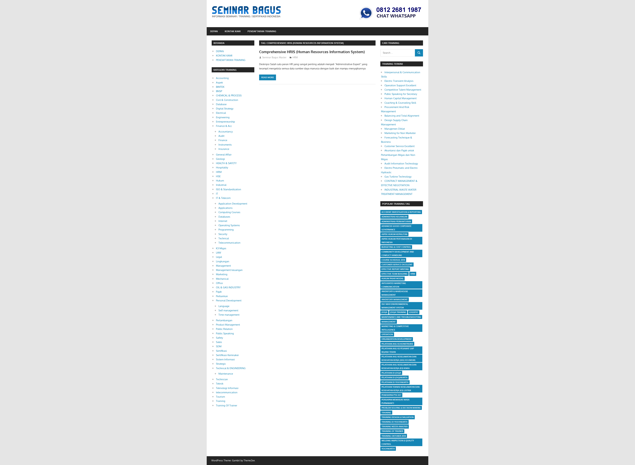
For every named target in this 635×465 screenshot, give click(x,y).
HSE (218, 176)
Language (223, 306)
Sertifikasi (221, 350)
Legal (219, 256)
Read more (267, 77)
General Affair (224, 154)
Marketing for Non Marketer (400, 133)
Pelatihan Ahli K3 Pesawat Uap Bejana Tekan (397, 350)
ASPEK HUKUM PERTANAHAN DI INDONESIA (396, 241)
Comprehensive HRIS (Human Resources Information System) (312, 51)
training (386, 412)
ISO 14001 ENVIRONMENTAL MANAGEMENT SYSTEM (394, 306)
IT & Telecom (223, 198)
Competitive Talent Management (402, 89)
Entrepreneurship (225, 121)
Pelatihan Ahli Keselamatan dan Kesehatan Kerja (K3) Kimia (398, 366)
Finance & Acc (224, 126)
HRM (295, 57)
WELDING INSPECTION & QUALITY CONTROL (397, 442)
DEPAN (214, 31)
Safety (219, 337)
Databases (224, 216)
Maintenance (225, 373)
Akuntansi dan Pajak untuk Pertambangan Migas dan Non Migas (398, 155)
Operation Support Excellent (400, 85)
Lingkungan (222, 261)
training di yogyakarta (394, 422)
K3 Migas (221, 248)
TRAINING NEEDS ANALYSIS (394, 426)
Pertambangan (224, 320)
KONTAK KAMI (233, 31)
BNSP (219, 91)
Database (221, 104)
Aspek (219, 82)
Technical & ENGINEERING (231, 368)
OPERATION (387, 334)
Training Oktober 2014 (393, 436)
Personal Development (228, 300)
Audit (221, 135)
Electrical (221, 112)
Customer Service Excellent (399, 146)
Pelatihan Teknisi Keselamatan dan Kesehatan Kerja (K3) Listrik (400, 389)
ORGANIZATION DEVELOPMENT (396, 339)
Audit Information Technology (401, 163)
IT (217, 193)
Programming (226, 229)
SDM (218, 346)
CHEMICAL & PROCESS (229, 95)
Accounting (222, 78)
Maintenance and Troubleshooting (401, 317)
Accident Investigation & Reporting (401, 212)
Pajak (219, 291)
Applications (225, 207)
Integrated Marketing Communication (393, 285)
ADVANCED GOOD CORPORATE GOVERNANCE (396, 228)
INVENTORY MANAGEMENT (394, 299)
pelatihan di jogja (391, 373)
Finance (222, 140)
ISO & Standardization (228, 189)
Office (219, 283)
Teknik (219, 383)
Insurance (223, 149)
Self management (228, 310)
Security (222, 234)
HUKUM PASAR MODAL (392, 278)
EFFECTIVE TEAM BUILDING (394, 274)
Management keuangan (229, 270)
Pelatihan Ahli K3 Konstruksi (397, 344)
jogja (384, 312)
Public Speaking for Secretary (400, 94)
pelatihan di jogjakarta (394, 377)
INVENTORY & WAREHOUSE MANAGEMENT (394, 293)
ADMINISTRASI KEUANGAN (394, 216)
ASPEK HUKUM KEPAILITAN (394, 234)
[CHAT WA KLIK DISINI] (390, 20)
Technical (223, 238)
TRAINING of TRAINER (392, 431)
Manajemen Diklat (394, 128)
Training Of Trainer (226, 405)
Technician (222, 379)
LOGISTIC (413, 312)
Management (223, 265)
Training (220, 401)
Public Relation (224, 329)
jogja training (398, 312)
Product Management (228, 324)
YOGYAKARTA (388, 448)
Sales (219, 342)
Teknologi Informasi (227, 388)
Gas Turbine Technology (397, 176)
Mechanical (222, 278)
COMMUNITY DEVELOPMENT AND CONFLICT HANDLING (397, 254)
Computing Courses (229, 212)
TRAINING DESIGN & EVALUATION (397, 417)
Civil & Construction (227, 100)
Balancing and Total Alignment (401, 115)
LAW (218, 252)
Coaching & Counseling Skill (400, 102)
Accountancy (225, 131)
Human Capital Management (400, 98)
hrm (412, 274)
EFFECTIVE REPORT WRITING (395, 269)
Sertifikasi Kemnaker (227, 355)
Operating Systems (229, 225)
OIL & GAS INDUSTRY (228, 287)
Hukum (220, 180)
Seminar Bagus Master (274, 57)
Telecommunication (229, 242)
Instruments (225, 144)
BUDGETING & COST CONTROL (396, 247)
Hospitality (222, 167)
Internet (222, 221)
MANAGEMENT (388, 321)
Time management (228, 314)
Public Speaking (225, 333)
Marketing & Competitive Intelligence (395, 328)
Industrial (221, 184)
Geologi (220, 158)
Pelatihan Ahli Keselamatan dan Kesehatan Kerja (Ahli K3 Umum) (398, 358)
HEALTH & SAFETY (226, 163)
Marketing (221, 274)
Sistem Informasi (225, 359)
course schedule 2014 (393, 260)
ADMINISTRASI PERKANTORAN (396, 221)
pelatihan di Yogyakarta (394, 382)
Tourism (220, 396)
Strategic (221, 363)
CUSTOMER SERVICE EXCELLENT (396, 264)
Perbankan (222, 296)
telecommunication (226, 392)
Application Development (232, 203)
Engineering (223, 117)
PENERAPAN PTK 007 (391, 395)
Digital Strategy (224, 108)
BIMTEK (220, 86)
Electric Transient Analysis (398, 80)
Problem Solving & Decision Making (401, 408)
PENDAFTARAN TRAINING (262, 31)
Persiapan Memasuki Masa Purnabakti (395, 401)
